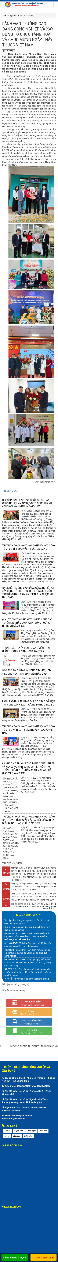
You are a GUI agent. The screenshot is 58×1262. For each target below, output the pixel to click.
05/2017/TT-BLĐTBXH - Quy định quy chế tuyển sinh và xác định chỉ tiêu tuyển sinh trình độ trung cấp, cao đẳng (27, 962)
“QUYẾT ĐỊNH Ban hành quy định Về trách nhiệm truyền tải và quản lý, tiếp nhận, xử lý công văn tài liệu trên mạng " (27, 972)
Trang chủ (11, 15)
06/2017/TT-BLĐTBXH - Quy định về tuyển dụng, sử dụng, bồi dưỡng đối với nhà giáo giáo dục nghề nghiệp (27, 952)
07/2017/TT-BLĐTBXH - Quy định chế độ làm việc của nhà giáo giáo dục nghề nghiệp (27, 945)
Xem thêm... (49, 908)
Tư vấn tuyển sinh (43, 1257)
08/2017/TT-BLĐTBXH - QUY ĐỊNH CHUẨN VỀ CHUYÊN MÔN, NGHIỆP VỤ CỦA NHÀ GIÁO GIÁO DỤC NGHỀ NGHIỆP (26, 936)
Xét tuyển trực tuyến (14, 1257)
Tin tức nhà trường (25, 15)
